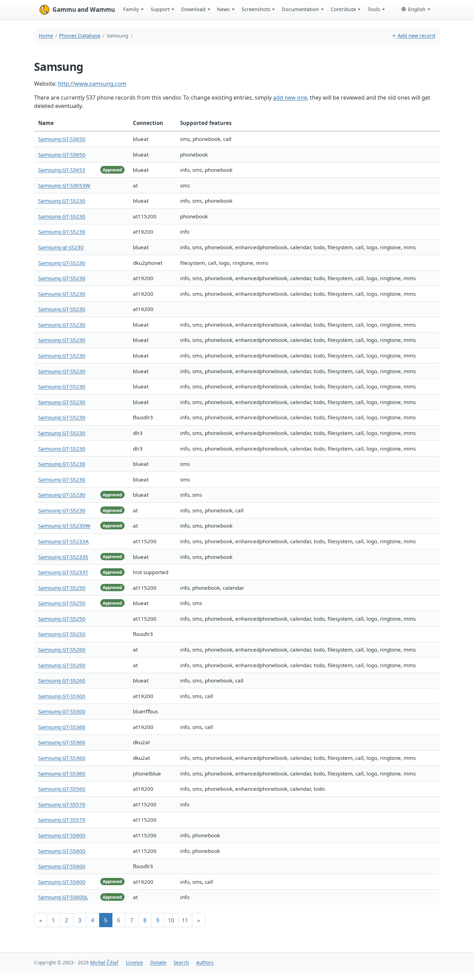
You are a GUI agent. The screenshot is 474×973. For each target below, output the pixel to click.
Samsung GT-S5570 (61, 804)
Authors (205, 962)
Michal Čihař (104, 962)
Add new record (415, 35)
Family (131, 9)
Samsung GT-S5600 (61, 835)
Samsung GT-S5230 (61, 200)
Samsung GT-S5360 (61, 726)
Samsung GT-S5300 (61, 696)
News (223, 9)
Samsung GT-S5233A (63, 541)
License (134, 962)
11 (185, 920)
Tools (373, 9)
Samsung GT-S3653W (64, 185)
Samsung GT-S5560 (61, 788)
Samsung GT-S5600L (63, 897)
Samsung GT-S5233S (63, 556)
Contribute (343, 9)
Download (193, 9)
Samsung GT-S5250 (61, 587)
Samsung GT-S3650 (61, 138)
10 (171, 920)
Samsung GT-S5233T (63, 572)
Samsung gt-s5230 (61, 247)
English (416, 9)
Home (46, 35)
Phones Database (79, 35)
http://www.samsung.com (92, 83)
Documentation (300, 9)
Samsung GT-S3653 (61, 169)
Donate (158, 962)
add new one (290, 97)
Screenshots (256, 9)
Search (181, 962)
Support (160, 9)
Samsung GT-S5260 (61, 649)
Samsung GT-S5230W (64, 525)
